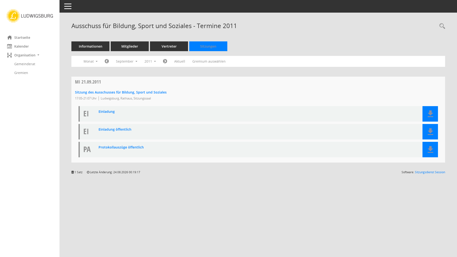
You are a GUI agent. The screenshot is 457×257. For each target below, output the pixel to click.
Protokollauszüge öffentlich (121, 147)
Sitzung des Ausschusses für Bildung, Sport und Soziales (121, 92)
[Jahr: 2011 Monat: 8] (106, 61)
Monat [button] (89, 61)
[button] (30, 55)
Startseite (22, 37)
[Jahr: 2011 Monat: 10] (165, 61)
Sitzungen (208, 46)
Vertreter (169, 46)
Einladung (107, 112)
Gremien (21, 72)
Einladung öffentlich (115, 130)
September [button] (125, 61)
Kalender (21, 46)
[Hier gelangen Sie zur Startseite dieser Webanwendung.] (30, 16)
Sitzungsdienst (430, 172)
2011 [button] (148, 61)
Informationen (90, 46)
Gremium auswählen (209, 61)
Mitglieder (129, 46)
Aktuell (179, 61)
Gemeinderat (24, 64)
